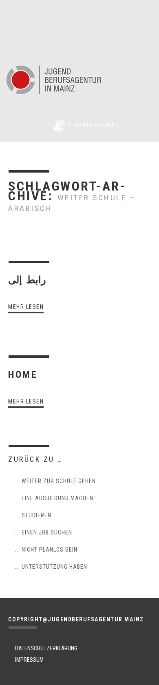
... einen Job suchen (43, 532)
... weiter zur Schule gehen (55, 481)
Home (23, 374)
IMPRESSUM (29, 659)
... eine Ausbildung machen (54, 498)
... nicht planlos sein (46, 549)
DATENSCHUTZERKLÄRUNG (46, 648)
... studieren (33, 515)
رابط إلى (27, 280)
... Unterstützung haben (51, 566)
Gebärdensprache (97, 125)
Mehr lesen (26, 307)
